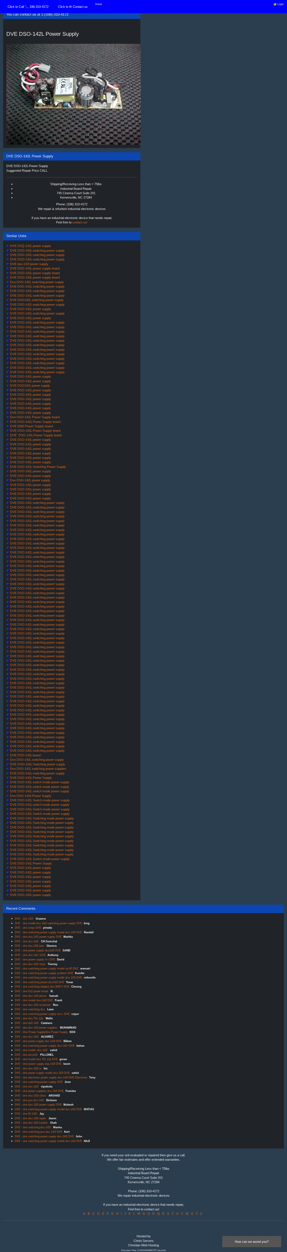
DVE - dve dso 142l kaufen (31, 1122)
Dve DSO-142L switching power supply (36, 282)
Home (98, 4)
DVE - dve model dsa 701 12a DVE (36, 1059)
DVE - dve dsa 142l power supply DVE (38, 936)
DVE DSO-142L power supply (30, 309)
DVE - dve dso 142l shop (30, 964)
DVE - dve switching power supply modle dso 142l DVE (48, 977)
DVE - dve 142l (24, 918)
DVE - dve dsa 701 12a (29, 1018)
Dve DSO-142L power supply (29, 480)
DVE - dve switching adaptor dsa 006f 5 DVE (42, 986)
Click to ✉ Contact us (73, 6)
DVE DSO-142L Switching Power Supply (37, 467)
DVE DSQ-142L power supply (30, 246)
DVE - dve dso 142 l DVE (30, 955)
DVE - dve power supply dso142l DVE (38, 950)
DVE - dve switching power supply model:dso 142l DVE (48, 1109)
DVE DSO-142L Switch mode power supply (39, 800)
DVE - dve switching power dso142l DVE (39, 982)
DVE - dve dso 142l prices (31, 995)
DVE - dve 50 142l (26, 1113)
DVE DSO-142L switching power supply (37, 250)
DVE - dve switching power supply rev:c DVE (42, 1014)
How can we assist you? (252, 1241)
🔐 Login (279, 4)
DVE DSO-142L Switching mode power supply (41, 818)
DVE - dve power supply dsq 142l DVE (38, 1063)
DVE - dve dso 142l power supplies (36, 1027)
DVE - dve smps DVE (28, 927)
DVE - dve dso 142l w (28, 1068)
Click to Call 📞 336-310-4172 (28, 6)
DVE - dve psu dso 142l (30, 1100)
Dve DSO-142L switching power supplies (37, 768)
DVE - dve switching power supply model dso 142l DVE (48, 932)
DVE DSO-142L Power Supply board (35, 422)
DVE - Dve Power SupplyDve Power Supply (41, 1032)
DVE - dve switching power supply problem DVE (44, 973)
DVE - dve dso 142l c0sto (31, 1095)
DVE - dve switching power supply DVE (39, 1081)
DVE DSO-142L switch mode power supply (39, 782)
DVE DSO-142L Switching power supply (37, 764)
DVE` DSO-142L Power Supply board (35, 435)
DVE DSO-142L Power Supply (30, 777)
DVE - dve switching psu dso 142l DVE (38, 1131)
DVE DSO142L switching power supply (36, 300)
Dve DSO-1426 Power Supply (30, 796)
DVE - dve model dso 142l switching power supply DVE (48, 923)
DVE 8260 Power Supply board (31, 426)
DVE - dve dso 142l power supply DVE (38, 1104)
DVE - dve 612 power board (32, 991)
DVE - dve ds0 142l (27, 1023)
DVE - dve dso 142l (27, 941)
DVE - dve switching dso (30, 1009)
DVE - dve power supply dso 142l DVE (38, 1041)
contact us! (79, 222)
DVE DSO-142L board (25, 755)
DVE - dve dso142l (26, 1054)
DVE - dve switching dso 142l (33, 1127)
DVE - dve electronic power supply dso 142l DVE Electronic (51, 1077)
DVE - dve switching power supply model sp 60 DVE (47, 968)
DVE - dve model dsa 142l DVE (34, 1000)
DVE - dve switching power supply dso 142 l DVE (45, 1045)
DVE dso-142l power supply (28, 264)
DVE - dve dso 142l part (30, 945)
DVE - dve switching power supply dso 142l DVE (44, 1136)
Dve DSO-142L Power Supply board (34, 417)
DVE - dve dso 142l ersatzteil (33, 1004)
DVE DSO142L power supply (29, 385)
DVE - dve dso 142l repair (31, 1118)
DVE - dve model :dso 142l (31, 1050)
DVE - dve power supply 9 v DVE (35, 959)
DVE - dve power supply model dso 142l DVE (42, 1072)
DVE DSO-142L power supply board (34, 268)
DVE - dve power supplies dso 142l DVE (39, 1091)
